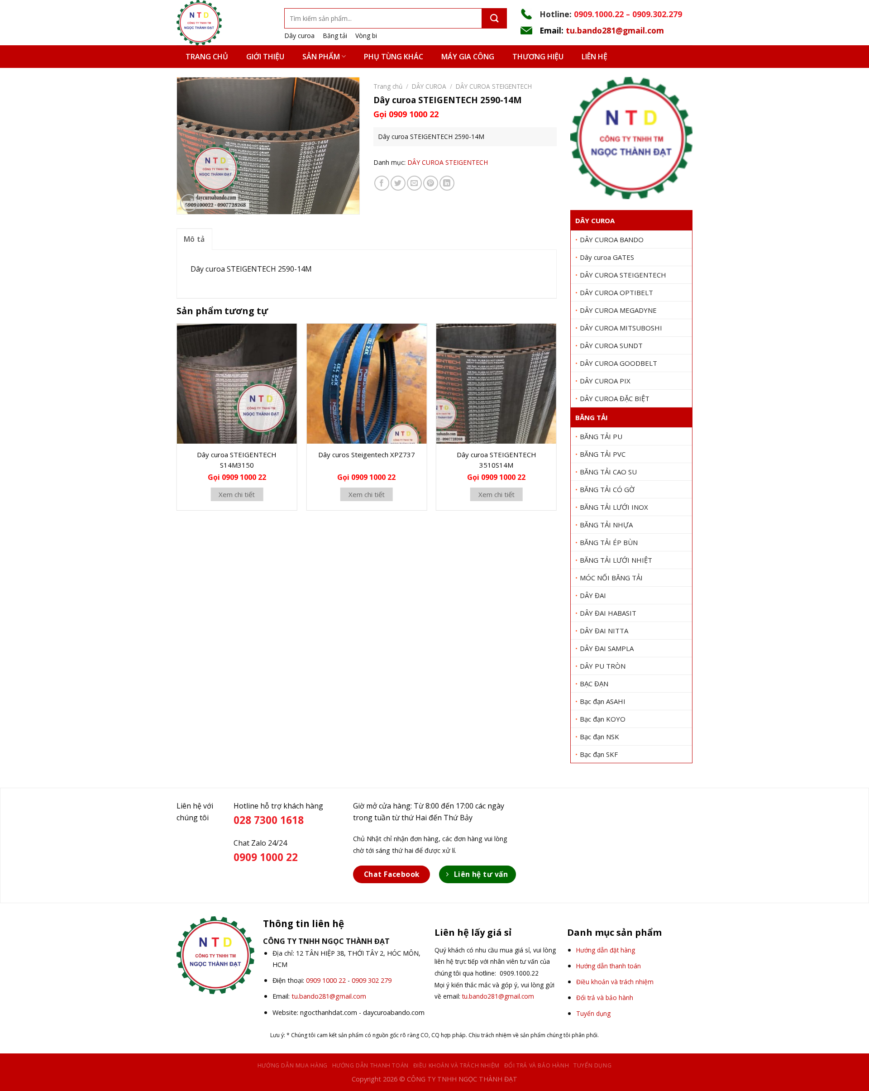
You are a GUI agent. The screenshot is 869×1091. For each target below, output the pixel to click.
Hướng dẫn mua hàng (293, 1065)
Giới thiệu (265, 57)
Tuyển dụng (592, 1065)
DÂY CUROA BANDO (612, 239)
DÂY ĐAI (593, 595)
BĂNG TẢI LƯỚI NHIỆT (616, 560)
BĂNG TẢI (591, 417)
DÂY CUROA (595, 220)
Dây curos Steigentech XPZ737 (366, 454)
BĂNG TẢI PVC (602, 454)
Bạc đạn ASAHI (602, 701)
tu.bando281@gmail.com (615, 30)
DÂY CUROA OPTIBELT (616, 292)
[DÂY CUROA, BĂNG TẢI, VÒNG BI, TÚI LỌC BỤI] (224, 22)
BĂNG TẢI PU (601, 436)
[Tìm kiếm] (494, 18)
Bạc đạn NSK (599, 736)
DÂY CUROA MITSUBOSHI (621, 327)
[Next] (556, 420)
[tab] (194, 239)
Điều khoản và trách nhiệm (456, 1065)
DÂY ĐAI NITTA (604, 630)
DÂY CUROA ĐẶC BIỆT (614, 398)
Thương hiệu (537, 57)
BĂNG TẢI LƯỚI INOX (614, 507)
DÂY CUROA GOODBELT (618, 363)
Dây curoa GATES (607, 257)
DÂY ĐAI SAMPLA (607, 648)
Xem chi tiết (237, 494)
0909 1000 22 (326, 980)
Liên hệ (594, 57)
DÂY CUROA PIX (605, 380)
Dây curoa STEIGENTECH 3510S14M (496, 459)
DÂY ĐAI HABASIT (608, 612)
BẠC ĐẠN (594, 683)
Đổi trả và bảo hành (536, 1065)
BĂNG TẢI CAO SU (608, 471)
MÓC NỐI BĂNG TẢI (611, 577)
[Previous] (177, 420)
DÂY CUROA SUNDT (611, 345)
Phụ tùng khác (393, 57)
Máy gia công (467, 57)
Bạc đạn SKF (599, 754)
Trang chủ (207, 57)
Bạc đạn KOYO (602, 718)
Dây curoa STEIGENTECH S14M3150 (237, 459)
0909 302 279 (372, 980)
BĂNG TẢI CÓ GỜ (607, 489)
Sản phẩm (321, 57)
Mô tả (194, 239)
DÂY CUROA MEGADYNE (618, 310)
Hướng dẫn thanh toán (370, 1065)
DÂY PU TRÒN (602, 665)
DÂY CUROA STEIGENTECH (623, 274)
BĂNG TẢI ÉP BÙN (609, 542)
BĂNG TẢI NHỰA (606, 524)
